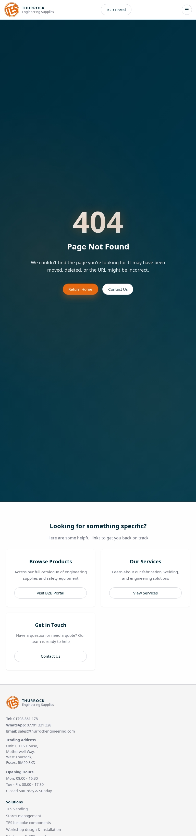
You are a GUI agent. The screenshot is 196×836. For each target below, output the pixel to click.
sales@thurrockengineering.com (46, 731)
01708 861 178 (25, 718)
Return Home (80, 289)
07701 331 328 (39, 725)
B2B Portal (116, 9)
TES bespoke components (28, 822)
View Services (145, 592)
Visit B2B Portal (50, 592)
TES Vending (17, 808)
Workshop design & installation (33, 829)
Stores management (23, 815)
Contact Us (118, 289)
